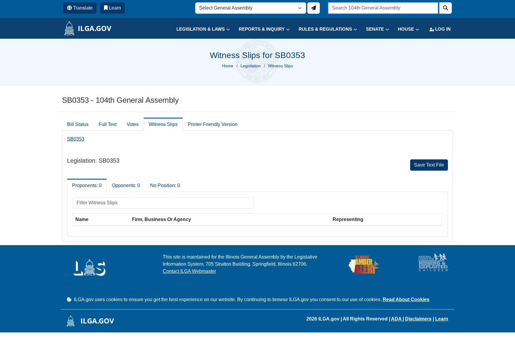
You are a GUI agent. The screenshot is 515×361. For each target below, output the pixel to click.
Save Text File (429, 164)
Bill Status (78, 124)
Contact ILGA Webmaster (189, 271)
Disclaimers (418, 318)
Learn (441, 318)
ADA (397, 318)
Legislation (251, 65)
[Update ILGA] (313, 8)
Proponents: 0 (87, 185)
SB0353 (75, 138)
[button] (198, 29)
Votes (133, 124)
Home (227, 65)
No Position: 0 (165, 185)
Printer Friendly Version (213, 124)
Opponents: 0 (126, 185)
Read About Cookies (406, 299)
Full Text (108, 124)
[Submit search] (445, 8)
